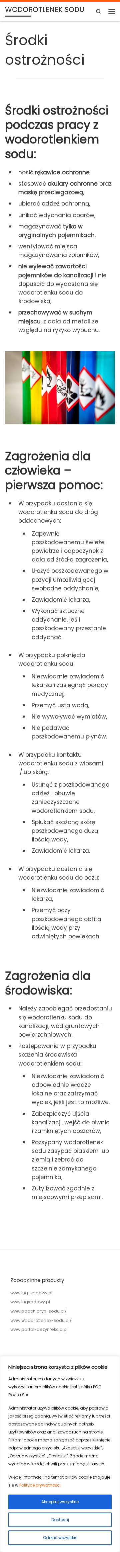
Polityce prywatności (40, 1485)
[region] (60, 1454)
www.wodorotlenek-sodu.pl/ (41, 1320)
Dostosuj (60, 1519)
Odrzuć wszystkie (60, 1537)
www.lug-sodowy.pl (31, 1293)
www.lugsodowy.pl (30, 1302)
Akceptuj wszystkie (60, 1502)
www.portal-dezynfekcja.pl (39, 1329)
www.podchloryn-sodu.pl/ (38, 1311)
